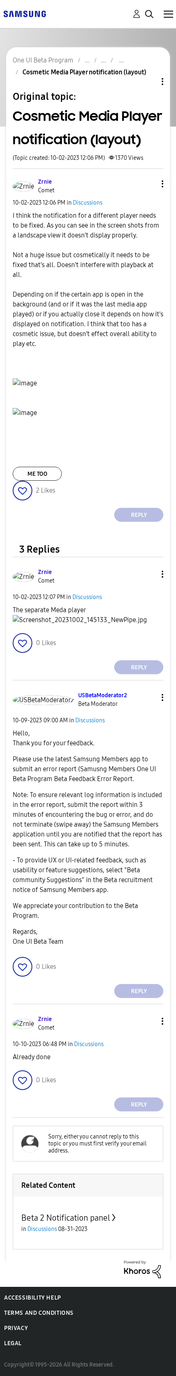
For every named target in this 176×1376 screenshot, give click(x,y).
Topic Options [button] (148, 81)
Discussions (87, 202)
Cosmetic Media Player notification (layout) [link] (84, 72)
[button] (149, 183)
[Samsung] (24, 13)
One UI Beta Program (43, 60)
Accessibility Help (32, 1297)
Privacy (16, 1328)
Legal (13, 1343)
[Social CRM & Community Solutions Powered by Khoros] (142, 1269)
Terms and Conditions (39, 1312)
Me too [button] (37, 473)
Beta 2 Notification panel (65, 1218)
